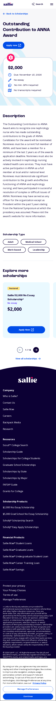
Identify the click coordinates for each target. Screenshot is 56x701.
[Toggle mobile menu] (51, 4)
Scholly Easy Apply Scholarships (21, 527)
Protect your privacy (14, 585)
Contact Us (9, 402)
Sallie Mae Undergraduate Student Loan (25, 556)
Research (8, 429)
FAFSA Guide (10, 484)
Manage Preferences (27, 689)
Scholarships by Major (15, 478)
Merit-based (14, 249)
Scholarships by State (15, 471)
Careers (7, 415)
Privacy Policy (39, 683)
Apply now (11, 45)
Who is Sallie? (10, 396)
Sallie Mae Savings (13, 569)
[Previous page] (20, 350)
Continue (28, 696)
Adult (10, 242)
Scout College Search (15, 445)
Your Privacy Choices (14, 590)
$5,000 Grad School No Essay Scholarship (25, 514)
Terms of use (10, 594)
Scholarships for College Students (21, 458)
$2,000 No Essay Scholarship (18, 507)
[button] (14, 600)
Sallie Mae (8, 409)
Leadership (39, 249)
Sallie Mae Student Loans (17, 543)
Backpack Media (12, 422)
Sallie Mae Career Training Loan (21, 563)
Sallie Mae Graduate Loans (18, 549)
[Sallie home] (8, 4)
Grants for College (13, 491)
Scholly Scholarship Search (18, 520)
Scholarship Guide (13, 451)
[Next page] (36, 350)
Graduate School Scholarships (19, 464)
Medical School (33, 242)
